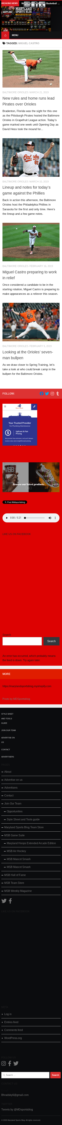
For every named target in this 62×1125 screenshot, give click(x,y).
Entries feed (11, 1022)
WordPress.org (13, 1038)
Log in (8, 1014)
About (7, 771)
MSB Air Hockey (16, 851)
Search (6, 634)
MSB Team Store (14, 882)
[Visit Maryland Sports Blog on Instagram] (3, 1064)
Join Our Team (8, 730)
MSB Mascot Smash (19, 859)
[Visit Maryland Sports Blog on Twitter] (4, 902)
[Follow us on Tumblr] (58, 394)
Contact (5, 750)
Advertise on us (13, 779)
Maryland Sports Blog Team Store (24, 827)
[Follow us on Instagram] (52, 394)
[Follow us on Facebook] (42, 394)
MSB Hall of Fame (15, 875)
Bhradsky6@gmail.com (15, 1095)
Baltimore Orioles (15, 92)
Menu (15, 35)
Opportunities (14, 811)
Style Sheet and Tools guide (7, 718)
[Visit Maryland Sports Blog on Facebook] (10, 902)
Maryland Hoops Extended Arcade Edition (31, 843)
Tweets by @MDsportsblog (17, 1109)
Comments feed (13, 1030)
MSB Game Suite (14, 835)
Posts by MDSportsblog (16, 698)
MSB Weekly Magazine (18, 890)
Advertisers (7, 757)
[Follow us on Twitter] (47, 394)
